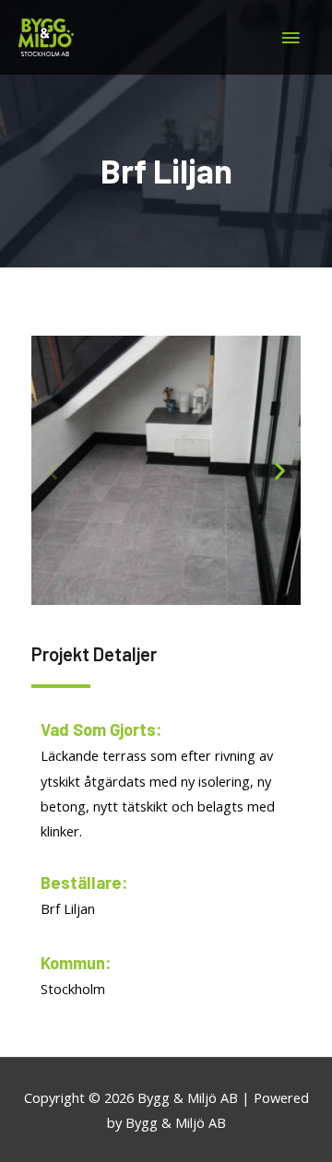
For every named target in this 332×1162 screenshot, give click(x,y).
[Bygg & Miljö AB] (46, 37)
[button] (52, 470)
